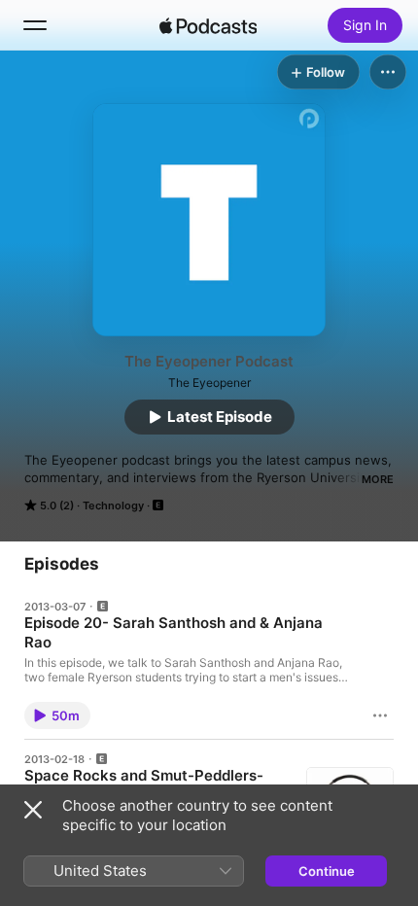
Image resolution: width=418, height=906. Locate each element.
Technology (113, 505)
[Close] (33, 810)
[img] (208, 25)
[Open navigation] (35, 25)
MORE (378, 479)
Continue (326, 871)
